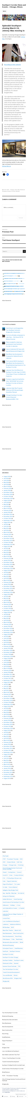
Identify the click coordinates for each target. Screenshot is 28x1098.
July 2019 (6, 636)
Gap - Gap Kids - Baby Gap (9, 893)
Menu (4, 11)
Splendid (18, 191)
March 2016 (7, 716)
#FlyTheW (5, 856)
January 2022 (7, 584)
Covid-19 (5, 875)
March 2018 (7, 668)
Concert (19, 872)
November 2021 (8, 588)
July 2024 (6, 524)
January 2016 (7, 720)
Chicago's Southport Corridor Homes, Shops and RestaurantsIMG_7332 (14, 397)
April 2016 (6, 714)
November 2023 (8, 540)
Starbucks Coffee (7, 963)
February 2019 (7, 646)
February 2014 (7, 766)
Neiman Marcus (6, 166)
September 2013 (8, 776)
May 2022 (6, 576)
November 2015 (8, 724)
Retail (21, 942)
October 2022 (7, 566)
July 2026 (6, 478)
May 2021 (6, 598)
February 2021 (7, 604)
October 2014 (7, 750)
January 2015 (7, 744)
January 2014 (7, 768)
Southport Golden (8, 960)
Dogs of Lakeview (12, 881)
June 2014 (6, 758)
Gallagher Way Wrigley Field (10, 890)
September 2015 (8, 728)
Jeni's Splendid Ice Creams (10, 908)
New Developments (8, 936)
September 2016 (8, 704)
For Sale (5, 887)
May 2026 (6, 482)
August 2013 (7, 778)
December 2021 (8, 586)
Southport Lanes (18, 960)
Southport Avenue (15, 951)
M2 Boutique (6, 927)
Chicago (12, 189)
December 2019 (8, 628)
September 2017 (8, 680)
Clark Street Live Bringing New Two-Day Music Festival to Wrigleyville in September (14, 330)
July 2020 (6, 614)
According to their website (12, 64)
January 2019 (7, 648)
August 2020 (7, 612)
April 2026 (6, 484)
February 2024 (8, 534)
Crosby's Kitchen (18, 875)
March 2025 (7, 508)
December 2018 (8, 650)
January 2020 (7, 626)
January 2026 (7, 490)
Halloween (6, 905)
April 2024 (6, 530)
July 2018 (6, 660)
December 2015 (8, 722)
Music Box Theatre (8, 930)
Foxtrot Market (13, 887)
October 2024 (7, 518)
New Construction (18, 933)
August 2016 (7, 706)
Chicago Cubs (12, 865)
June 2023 (6, 550)
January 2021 (7, 606)
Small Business (19, 948)
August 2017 (7, 682)
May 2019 (6, 640)
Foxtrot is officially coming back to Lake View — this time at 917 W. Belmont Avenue (15, 337)
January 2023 (7, 560)
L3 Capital (21, 908)
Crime (10, 875)
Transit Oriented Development (11, 972)
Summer (16, 963)
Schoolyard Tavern (8, 948)
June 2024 (6, 526)
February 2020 (7, 624)
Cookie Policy (7, 1092)
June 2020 (6, 616)
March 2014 (7, 764)
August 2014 (7, 754)
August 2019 (7, 634)
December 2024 (8, 514)
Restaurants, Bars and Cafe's (10, 942)
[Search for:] (12, 251)
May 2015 (6, 736)
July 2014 (6, 756)
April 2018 (6, 666)
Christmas (20, 865)
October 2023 (7, 542)
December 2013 (8, 770)
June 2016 (6, 710)
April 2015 (6, 738)
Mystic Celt (18, 930)
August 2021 (7, 594)
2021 (21, 859)
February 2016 (7, 718)
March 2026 (7, 486)
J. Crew (18, 905)
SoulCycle (5, 951)
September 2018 (8, 656)
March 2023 (7, 556)
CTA (4, 878)
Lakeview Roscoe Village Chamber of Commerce (13, 915)
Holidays (12, 905)
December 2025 (8, 492)
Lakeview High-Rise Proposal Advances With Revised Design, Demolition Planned (14, 390)
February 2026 (7, 488)
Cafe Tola (19, 862)
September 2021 (8, 592)
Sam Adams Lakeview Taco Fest (11, 1054)
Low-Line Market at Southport (11, 921)
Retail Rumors (6, 1072)
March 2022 (7, 580)
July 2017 (6, 684)
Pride (13, 939)
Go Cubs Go (21, 893)
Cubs (4, 881)
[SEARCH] (24, 251)
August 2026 (7, 476)
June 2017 (6, 686)
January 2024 (7, 536)
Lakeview (5, 911)
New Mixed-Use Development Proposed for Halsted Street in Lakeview (14, 356)
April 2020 (6, 620)
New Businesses (7, 933)
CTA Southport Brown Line (14, 878)
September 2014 (8, 752)
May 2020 (6, 618)
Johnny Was (17, 189)
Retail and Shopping (8, 945)
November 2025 (8, 494)
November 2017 (8, 676)
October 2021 (7, 590)
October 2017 (7, 678)
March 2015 (7, 740)
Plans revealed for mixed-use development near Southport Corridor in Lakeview (14, 344)
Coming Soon (11, 872)
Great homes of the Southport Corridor (13, 902)
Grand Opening (18, 899)
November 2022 (8, 564)
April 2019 (6, 642)
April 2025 (6, 506)
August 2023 (7, 546)
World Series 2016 (8, 978)
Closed (4, 872)
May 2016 (6, 712)
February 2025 (7, 510)
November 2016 (8, 700)
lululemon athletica (15, 924)
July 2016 (6, 708)
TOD (19, 966)
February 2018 (7, 670)
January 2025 (7, 512)
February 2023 (7, 558)
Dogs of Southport (8, 884)
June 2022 (6, 574)
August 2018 (7, 658)
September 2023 (8, 544)
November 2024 (8, 516)
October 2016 (7, 702)
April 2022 (6, 578)
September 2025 (8, 498)
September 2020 (8, 610)
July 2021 (6, 596)
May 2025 (6, 504)
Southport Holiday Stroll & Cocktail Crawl (13, 1065)
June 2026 (6, 480)
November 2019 (8, 630)
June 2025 (6, 502)
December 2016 (8, 698)
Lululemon (5, 924)
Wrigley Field (17, 978)
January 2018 (7, 672)
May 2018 (6, 664)
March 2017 (7, 692)
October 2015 (7, 726)
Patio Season (6, 939)
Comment (21, 217)
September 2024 (8, 520)
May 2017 (6, 688)
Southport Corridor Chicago (10, 957)
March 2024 (7, 532)
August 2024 (7, 522)
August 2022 (7, 570)
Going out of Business (9, 896)
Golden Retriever (7, 899)
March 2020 (7, 622)
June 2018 (6, 662)
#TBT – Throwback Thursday (10, 1075)
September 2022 (8, 568)
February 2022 (7, 582)
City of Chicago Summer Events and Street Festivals (12, 868)
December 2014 (8, 746)
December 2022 (8, 562)
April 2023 (6, 554)
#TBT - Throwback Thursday (10, 859)
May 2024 (6, 528)
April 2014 (6, 762)
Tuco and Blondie (7, 975)
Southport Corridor (11, 191)
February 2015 (7, 742)
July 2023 (6, 548)
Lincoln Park (6, 918)
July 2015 (6, 732)
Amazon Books (11, 862)
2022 (4, 862)
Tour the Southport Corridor (10, 969)
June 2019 (6, 638)
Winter (16, 975)
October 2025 (7, 496)
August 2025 (7, 500)
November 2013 (8, 772)
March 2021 (7, 602)
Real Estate (19, 939)
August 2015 (7, 730)
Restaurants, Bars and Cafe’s (10, 1019)
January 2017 (7, 696)
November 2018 (8, 652)
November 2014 (8, 748)
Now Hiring (18, 936)
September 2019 (8, 632)
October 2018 (7, 654)
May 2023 (6, 552)
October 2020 (7, 608)
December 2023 (8, 538)
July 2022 (6, 572)
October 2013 (7, 774)
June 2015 (6, 734)
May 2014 (6, 760)
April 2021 (6, 600)
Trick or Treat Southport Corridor (11, 1058)
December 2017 (8, 674)
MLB (12, 927)
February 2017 (7, 694)
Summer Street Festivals (9, 966)
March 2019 (7, 644)
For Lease (17, 884)
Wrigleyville (6, 981)
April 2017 (6, 690)
